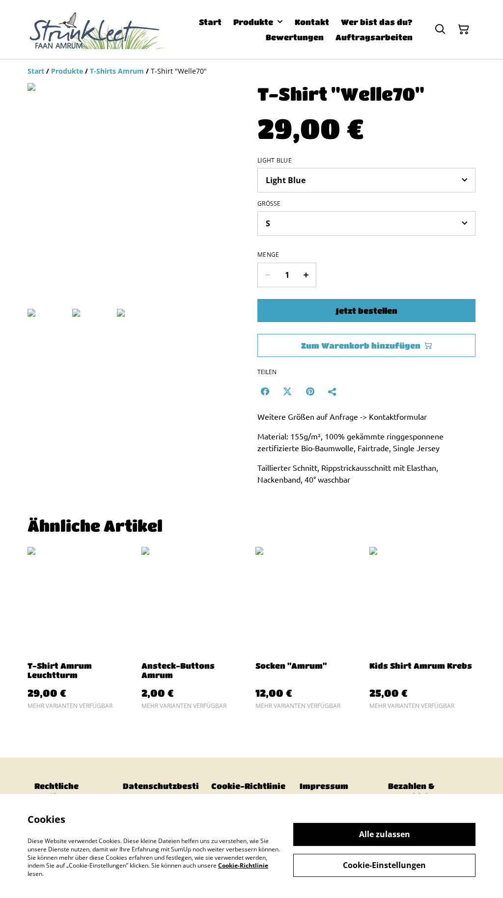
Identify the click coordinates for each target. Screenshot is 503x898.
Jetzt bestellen (366, 310)
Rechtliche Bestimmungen (66, 790)
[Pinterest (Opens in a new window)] (310, 391)
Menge (268, 254)
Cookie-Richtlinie (248, 785)
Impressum (324, 785)
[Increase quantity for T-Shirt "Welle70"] (306, 275)
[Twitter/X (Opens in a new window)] (287, 391)
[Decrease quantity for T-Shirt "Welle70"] (267, 275)
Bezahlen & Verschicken (414, 790)
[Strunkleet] (98, 29)
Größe (269, 203)
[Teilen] (332, 391)
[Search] (440, 29)
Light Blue (274, 160)
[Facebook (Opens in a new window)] (264, 391)
